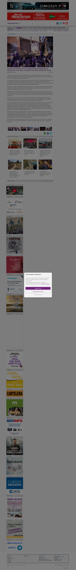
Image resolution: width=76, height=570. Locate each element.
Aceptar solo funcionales (38, 294)
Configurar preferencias (38, 291)
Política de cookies (45, 284)
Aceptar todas (38, 288)
